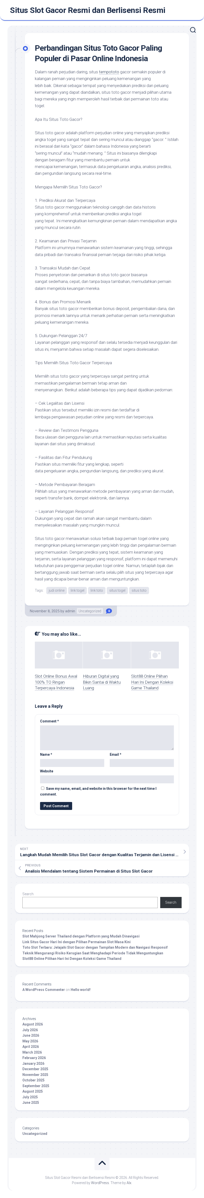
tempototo (109, 71)
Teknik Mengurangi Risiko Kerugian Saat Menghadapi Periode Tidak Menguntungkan (92, 953)
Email (115, 754)
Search (28, 894)
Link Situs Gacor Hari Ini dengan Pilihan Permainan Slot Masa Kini (76, 942)
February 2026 (34, 1058)
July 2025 (30, 1097)
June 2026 (30, 1035)
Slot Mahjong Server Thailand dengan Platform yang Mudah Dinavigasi (81, 936)
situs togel (117, 590)
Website (46, 771)
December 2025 (35, 1069)
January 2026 (33, 1063)
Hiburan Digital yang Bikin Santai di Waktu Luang (102, 682)
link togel (77, 590)
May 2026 (30, 1041)
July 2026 (30, 1030)
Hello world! (81, 990)
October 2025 (33, 1080)
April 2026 (30, 1047)
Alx (129, 1183)
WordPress (100, 1183)
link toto (97, 590)
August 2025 (32, 1091)
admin (70, 611)
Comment (49, 721)
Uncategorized (90, 611)
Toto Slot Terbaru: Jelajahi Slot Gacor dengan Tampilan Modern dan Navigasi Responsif (95, 947)
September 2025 (35, 1086)
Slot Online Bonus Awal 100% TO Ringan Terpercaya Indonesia (56, 682)
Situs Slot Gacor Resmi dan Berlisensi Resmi (87, 10)
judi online (56, 590)
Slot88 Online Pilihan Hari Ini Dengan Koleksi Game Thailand (152, 682)
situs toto (139, 590)
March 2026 (32, 1052)
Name (46, 754)
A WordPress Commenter (43, 990)
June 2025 (30, 1103)
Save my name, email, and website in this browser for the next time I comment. (98, 791)
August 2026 (32, 1024)
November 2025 (35, 1075)
